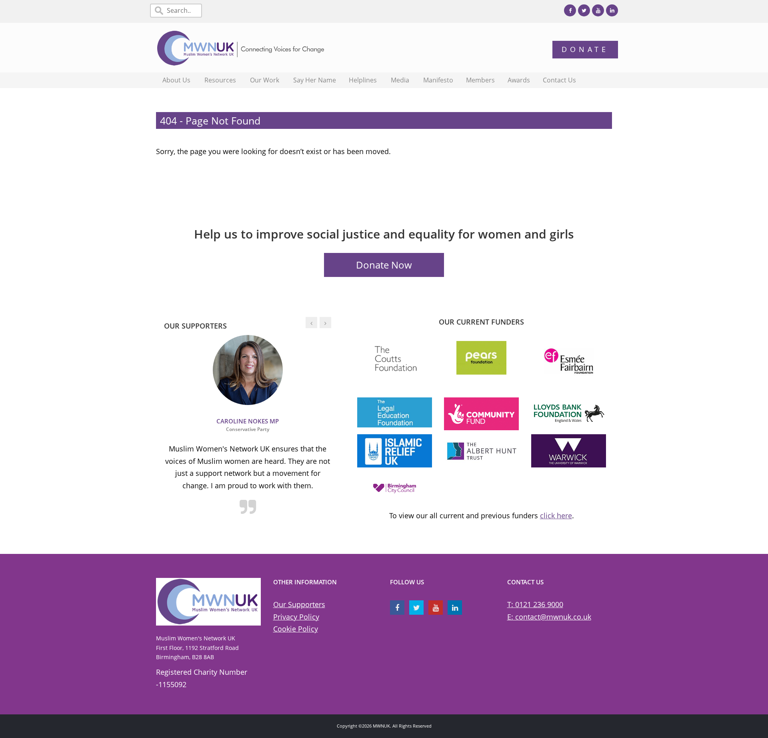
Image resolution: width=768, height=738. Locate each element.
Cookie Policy (295, 629)
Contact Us (559, 80)
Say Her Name (314, 80)
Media (400, 80)
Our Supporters (299, 604)
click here (556, 515)
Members (480, 80)
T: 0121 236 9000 (535, 604)
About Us (176, 80)
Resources (220, 80)
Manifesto (438, 80)
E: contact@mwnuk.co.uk (549, 617)
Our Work (264, 80)
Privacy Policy (296, 617)
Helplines (363, 80)
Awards (519, 80)
